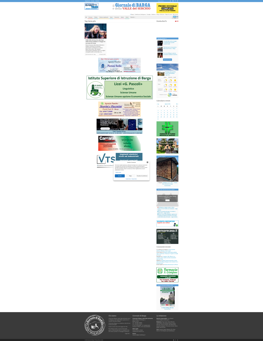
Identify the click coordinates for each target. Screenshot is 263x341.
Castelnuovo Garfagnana (140, 14)
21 (170, 114)
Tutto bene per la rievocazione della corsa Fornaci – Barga (169, 47)
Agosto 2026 (167, 104)
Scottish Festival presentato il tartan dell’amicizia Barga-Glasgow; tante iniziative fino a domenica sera (167, 262)
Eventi (127, 17)
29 (173, 117)
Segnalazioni (87, 1)
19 (164, 114)
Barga (132, 14)
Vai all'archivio (167, 185)
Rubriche (132, 17)
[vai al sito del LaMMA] (172, 94)
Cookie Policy (128, 178)
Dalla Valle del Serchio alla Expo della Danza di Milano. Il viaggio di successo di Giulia (95, 41)
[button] (147, 162)
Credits (101, 340)
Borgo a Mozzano (160, 14)
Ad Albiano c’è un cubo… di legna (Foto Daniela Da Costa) (169, 183)
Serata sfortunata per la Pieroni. (171, 264)
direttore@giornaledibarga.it (163, 319)
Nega (130, 176)
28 (170, 117)
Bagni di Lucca (168, 14)
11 (161, 112)
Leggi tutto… (168, 75)
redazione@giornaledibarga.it (139, 335)
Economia (117, 17)
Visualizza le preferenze (142, 176)
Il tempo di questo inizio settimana (170, 72)
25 (161, 117)
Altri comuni (175, 14)
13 (167, 112)
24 (158, 117)
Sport (111, 17)
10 (158, 112)
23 (176, 114)
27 (167, 117)
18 (161, 114)
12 (164, 112)
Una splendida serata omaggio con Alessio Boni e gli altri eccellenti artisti (170, 42)
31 (158, 119)
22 (173, 114)
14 (170, 112)
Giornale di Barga (91, 340)
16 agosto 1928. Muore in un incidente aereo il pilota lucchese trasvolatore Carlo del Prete (166, 258)
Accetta (120, 176)
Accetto (167, 200)
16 (176, 112)
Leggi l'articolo (167, 212)
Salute (122, 17)
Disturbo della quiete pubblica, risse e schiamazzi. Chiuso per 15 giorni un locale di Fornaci (167, 254)
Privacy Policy (134, 178)
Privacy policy (97, 340)
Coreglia (148, 14)
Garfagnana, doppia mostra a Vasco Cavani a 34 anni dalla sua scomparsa (166, 208)
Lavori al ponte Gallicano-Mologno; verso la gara (165, 250)
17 (158, 114)
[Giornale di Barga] (131, 6)
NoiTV (175, 17)
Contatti (92, 1)
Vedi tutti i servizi (167, 59)
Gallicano (154, 14)
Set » (177, 104)
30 (176, 117)
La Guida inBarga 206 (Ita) (167, 307)
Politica (95, 17)
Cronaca (90, 17)
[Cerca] (170, 1)
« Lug (157, 104)
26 (164, 117)
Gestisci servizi (118, 172)
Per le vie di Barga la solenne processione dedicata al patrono (170, 53)
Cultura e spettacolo (103, 17)
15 (173, 112)
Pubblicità (97, 1)
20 (167, 114)
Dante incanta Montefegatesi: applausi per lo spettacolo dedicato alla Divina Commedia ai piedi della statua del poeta (167, 215)
